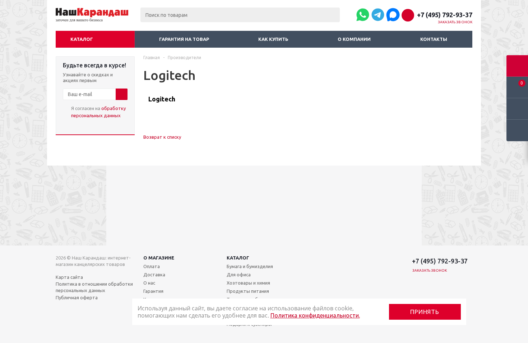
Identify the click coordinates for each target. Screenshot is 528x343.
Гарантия (153, 291)
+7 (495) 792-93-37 (444, 14)
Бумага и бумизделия (250, 266)
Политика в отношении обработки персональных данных (94, 287)
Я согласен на (98, 112)
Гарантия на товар (184, 39)
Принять (424, 311)
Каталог (81, 39)
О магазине (158, 257)
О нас (149, 282)
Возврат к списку (162, 136)
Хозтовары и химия (248, 282)
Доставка (154, 274)
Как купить (273, 39)
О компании (354, 39)
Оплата (151, 266)
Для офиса (239, 274)
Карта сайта (69, 277)
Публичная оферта (77, 297)
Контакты (433, 39)
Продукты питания (248, 291)
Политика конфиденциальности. (315, 315)
